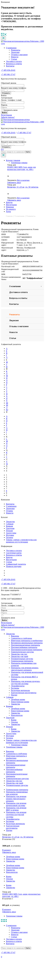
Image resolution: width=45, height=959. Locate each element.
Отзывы (9, 511)
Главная (9, 216)
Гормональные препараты (22, 661)
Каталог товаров (13, 160)
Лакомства (15, 704)
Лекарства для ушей (19, 656)
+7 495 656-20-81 (8, 70)
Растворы (15, 688)
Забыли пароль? (8, 117)
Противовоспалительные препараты (26, 650)
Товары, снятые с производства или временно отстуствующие (21, 541)
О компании (11, 48)
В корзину (6, 850)
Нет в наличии (23, 180)
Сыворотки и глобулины (21, 638)
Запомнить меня (10, 110)
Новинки (10, 207)
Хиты (8, 211)
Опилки (14, 722)
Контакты (10, 66)
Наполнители (17, 715)
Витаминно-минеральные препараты (27, 643)
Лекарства (10, 521)
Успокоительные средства (22, 659)
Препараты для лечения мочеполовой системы (16, 804)
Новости (14, 57)
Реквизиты (15, 50)
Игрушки (10, 535)
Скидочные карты (14, 553)
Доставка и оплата (14, 61)
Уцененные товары (19, 745)
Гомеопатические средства (22, 652)
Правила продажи (13, 566)
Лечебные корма (18, 699)
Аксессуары (11, 533)
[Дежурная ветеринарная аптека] (15, 119)
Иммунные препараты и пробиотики (27, 640)
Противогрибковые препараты (24, 647)
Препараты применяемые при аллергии (17, 793)
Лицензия (15, 52)
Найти (28, 152)
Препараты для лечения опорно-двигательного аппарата (25, 669)
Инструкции (11, 205)
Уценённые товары (19, 163)
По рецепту (11, 209)
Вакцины (15, 636)
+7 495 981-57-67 (8, 74)
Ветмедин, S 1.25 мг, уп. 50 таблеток (22, 187)
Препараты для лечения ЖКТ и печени (16, 809)
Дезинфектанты (17, 686)
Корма (13, 720)
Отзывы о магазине (19, 55)
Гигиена (9, 537)
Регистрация (6, 115)
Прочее (14, 695)
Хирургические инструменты (23, 693)
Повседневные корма (20, 702)
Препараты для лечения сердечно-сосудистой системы (25, 682)
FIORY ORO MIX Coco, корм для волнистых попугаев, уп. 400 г (21, 168)
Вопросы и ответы (14, 64)
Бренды (9, 202)
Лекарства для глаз (19, 654)
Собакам (9, 524)
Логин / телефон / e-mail (11, 100)
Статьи (14, 59)
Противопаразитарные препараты (25, 645)
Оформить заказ (14, 182)
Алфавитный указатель (16, 564)
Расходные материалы (20, 690)
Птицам (9, 531)
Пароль (4, 105)
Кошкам (9, 526)
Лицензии (10, 508)
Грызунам (10, 528)
